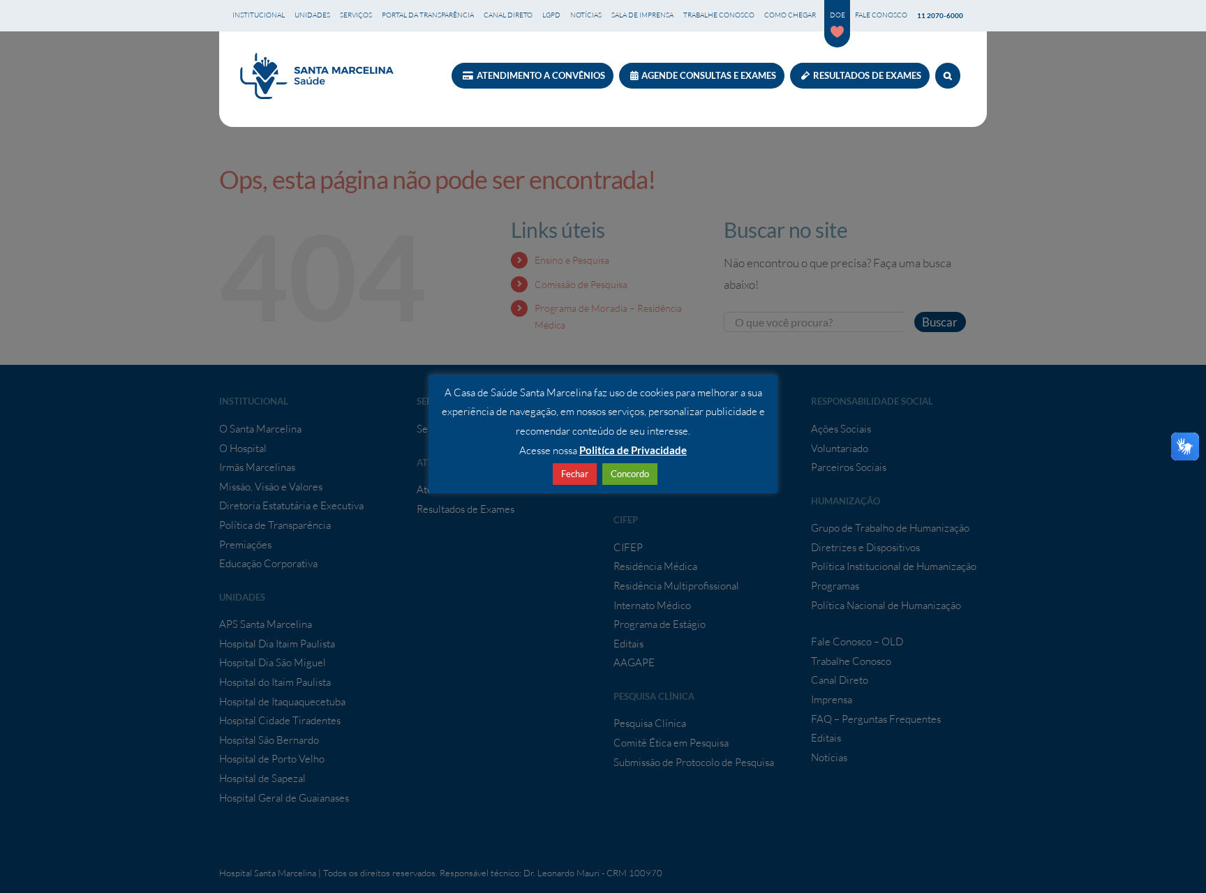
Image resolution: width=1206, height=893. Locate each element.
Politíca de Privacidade (633, 450)
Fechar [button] (574, 473)
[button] (948, 75)
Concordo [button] (630, 473)
